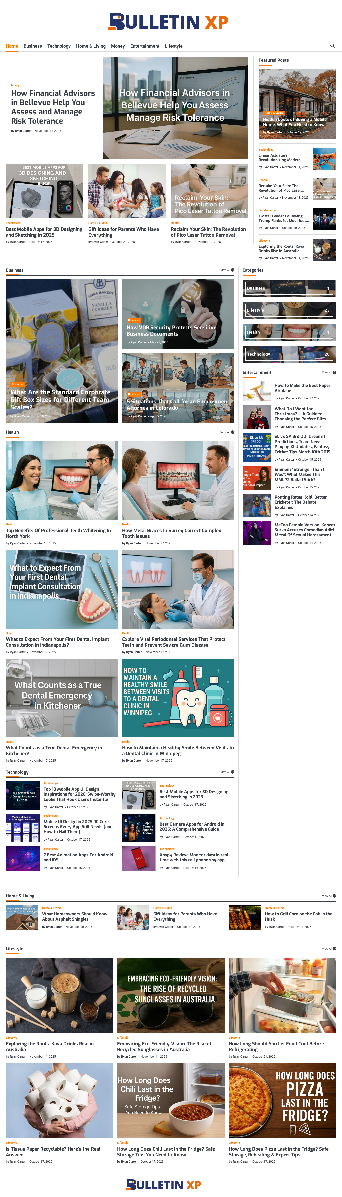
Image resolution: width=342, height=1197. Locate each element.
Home (12, 46)
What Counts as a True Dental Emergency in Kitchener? (54, 751)
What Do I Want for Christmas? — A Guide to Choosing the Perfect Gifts (300, 414)
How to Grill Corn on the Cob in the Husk (298, 916)
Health (175, 223)
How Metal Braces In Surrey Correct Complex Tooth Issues (171, 533)
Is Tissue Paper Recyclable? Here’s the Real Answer (53, 1152)
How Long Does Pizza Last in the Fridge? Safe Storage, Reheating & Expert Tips (279, 1152)
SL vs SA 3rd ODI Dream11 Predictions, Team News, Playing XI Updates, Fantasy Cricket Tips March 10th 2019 (302, 444)
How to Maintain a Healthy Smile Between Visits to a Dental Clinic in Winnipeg (178, 751)
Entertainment (144, 46)
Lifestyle (174, 46)
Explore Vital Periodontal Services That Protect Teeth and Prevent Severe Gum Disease (173, 642)
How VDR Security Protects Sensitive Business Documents (171, 330)
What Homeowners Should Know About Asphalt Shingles (74, 916)
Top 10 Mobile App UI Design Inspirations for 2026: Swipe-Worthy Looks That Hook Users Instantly (80, 794)
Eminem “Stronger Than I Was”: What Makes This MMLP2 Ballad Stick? (299, 474)
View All (225, 270)
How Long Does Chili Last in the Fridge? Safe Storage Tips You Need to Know (166, 1152)
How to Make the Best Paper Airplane (302, 387)
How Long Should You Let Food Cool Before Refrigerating (276, 1047)
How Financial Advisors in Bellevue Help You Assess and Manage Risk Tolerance (53, 107)
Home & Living (91, 46)
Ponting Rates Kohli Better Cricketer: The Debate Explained (301, 502)
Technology (59, 46)
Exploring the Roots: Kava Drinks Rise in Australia (281, 248)
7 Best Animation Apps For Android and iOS (78, 857)
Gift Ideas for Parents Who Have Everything (123, 232)
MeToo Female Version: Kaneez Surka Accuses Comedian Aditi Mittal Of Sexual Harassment (305, 530)
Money (118, 46)
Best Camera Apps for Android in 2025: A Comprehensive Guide (192, 826)
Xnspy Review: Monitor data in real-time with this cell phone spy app (195, 857)
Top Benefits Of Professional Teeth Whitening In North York (58, 533)
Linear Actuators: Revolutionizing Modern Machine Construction (280, 160)
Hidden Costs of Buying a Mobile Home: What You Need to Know (295, 122)
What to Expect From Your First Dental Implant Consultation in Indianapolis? (57, 642)
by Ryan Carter (21, 130)
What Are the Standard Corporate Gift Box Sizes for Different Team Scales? (60, 400)
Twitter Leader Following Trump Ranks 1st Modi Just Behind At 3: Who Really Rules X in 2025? (282, 223)
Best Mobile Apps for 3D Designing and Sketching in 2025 (44, 232)
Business (33, 46)
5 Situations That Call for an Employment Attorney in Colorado (178, 404)
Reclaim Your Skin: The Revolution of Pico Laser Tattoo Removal (208, 232)
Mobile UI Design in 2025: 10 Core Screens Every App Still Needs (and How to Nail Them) (78, 827)
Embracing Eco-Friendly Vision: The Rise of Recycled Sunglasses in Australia (164, 1047)
